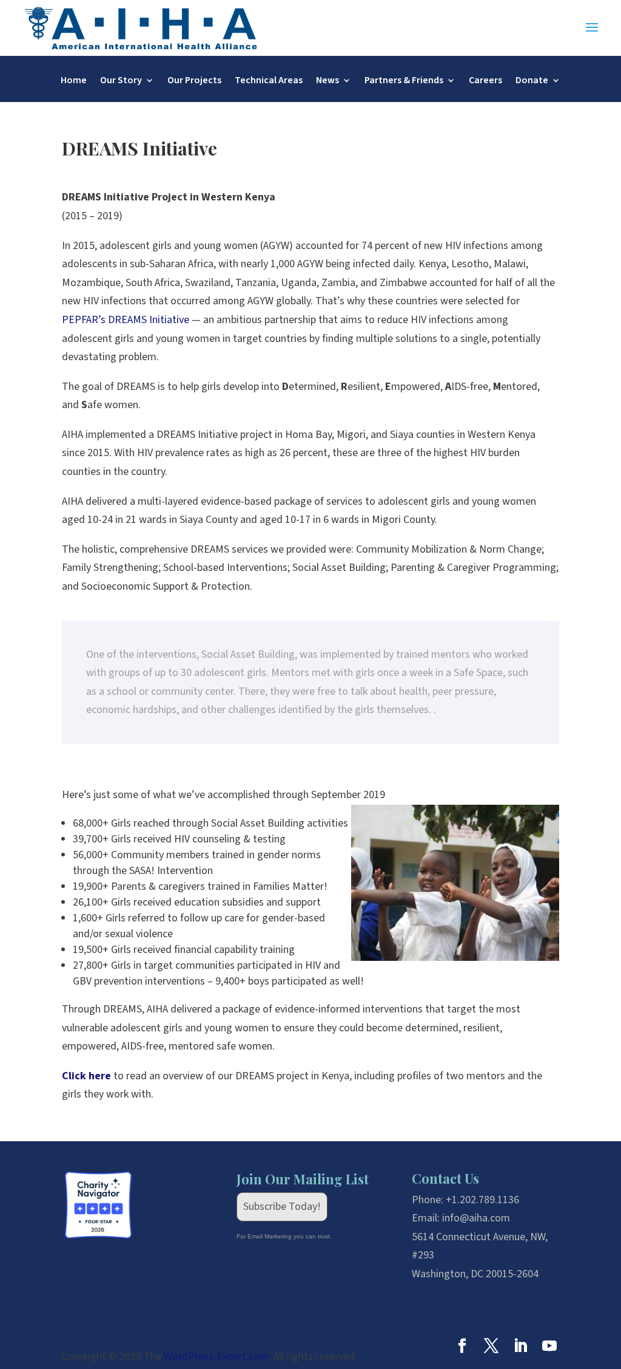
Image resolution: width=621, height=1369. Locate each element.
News (327, 81)
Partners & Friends (403, 81)
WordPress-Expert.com (216, 1356)
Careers (485, 81)
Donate (531, 81)
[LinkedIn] (520, 1348)
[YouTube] (549, 1348)
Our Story (121, 81)
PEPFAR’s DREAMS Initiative (125, 319)
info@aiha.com (476, 1218)
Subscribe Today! (282, 1206)
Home (74, 81)
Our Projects (194, 81)
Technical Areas (269, 81)
